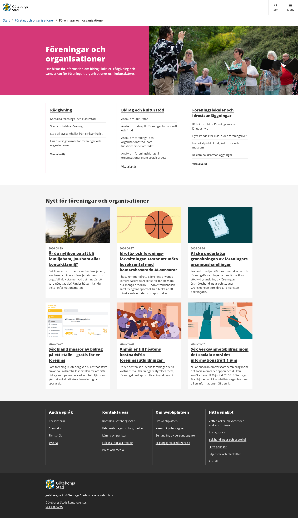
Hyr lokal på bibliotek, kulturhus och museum (215, 145)
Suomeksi (55, 428)
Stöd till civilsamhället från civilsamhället (76, 134)
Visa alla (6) (210, 164)
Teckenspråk (57, 421)
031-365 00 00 (54, 507)
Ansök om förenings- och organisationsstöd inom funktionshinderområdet (137, 142)
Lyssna (53, 443)
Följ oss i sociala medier (117, 443)
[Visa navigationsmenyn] (290, 7)
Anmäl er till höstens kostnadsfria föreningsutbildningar (142, 354)
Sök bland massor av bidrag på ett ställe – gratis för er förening (76, 354)
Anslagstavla (217, 432)
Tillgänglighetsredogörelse (173, 443)
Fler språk (55, 435)
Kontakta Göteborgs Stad (118, 421)
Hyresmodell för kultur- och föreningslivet (219, 136)
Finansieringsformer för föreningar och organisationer (75, 143)
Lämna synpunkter (114, 435)
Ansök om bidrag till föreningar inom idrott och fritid (149, 128)
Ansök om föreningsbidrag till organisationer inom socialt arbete (143, 156)
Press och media (113, 450)
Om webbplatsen (167, 421)
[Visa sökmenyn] (276, 7)
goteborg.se (53, 495)
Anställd (214, 461)
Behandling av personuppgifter (176, 435)
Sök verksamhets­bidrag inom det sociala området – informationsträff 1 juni (220, 354)
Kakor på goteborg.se (169, 428)
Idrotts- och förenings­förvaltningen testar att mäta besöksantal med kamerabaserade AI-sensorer (149, 261)
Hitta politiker (218, 447)
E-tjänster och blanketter (225, 454)
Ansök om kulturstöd (134, 119)
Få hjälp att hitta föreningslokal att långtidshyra (214, 126)
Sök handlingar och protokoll (227, 440)
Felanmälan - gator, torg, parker (122, 428)
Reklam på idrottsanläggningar (212, 155)
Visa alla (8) (63, 154)
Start (6, 20)
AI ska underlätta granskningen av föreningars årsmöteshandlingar (219, 259)
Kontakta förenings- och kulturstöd (73, 119)
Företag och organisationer (34, 20)
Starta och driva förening (66, 126)
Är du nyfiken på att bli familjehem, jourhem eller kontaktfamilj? (74, 259)
